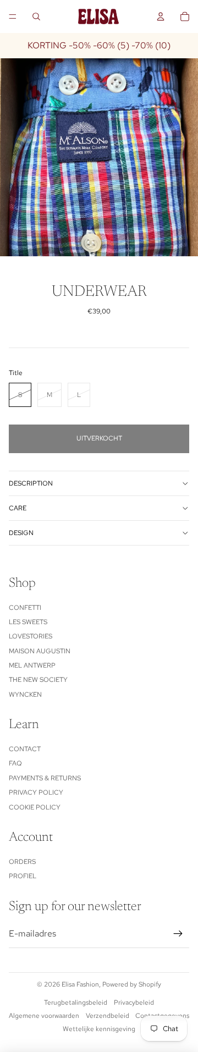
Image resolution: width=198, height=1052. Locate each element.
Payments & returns (45, 778)
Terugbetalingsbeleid (75, 1002)
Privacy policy (36, 792)
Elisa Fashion (80, 984)
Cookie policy (35, 807)
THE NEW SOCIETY (38, 679)
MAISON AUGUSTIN (39, 651)
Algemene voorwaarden (44, 1015)
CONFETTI (25, 607)
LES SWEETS (28, 622)
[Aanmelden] (178, 934)
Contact (25, 749)
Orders (22, 861)
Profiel (22, 876)
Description (31, 483)
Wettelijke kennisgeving (99, 1029)
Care (17, 508)
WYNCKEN (25, 694)
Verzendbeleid (107, 1015)
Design (21, 532)
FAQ (15, 763)
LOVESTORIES (30, 636)
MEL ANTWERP (32, 665)
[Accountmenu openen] (160, 16)
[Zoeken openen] (36, 16)
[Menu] (12, 16)
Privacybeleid (134, 1002)
